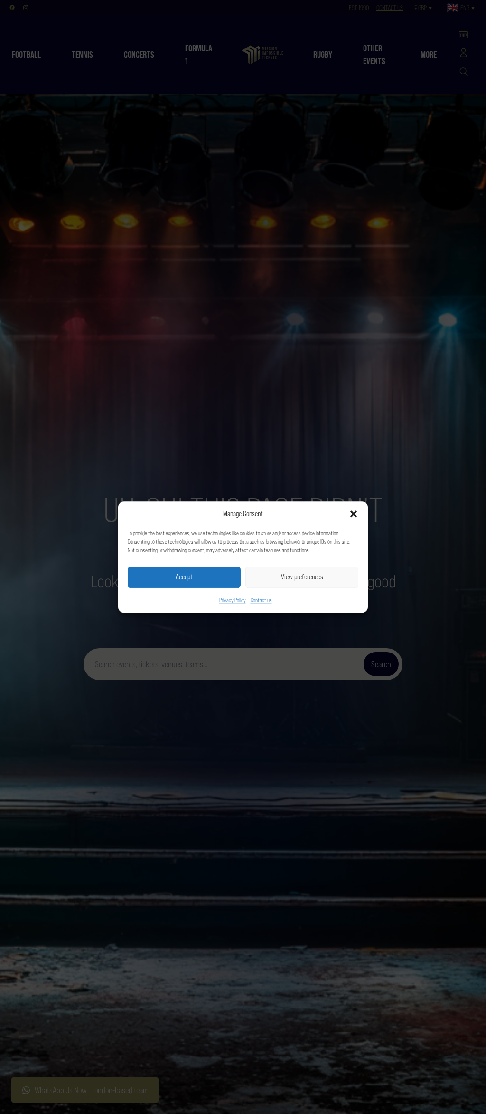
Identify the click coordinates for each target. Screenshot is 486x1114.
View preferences (302, 577)
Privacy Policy (232, 600)
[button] (353, 514)
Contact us (261, 600)
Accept (184, 577)
